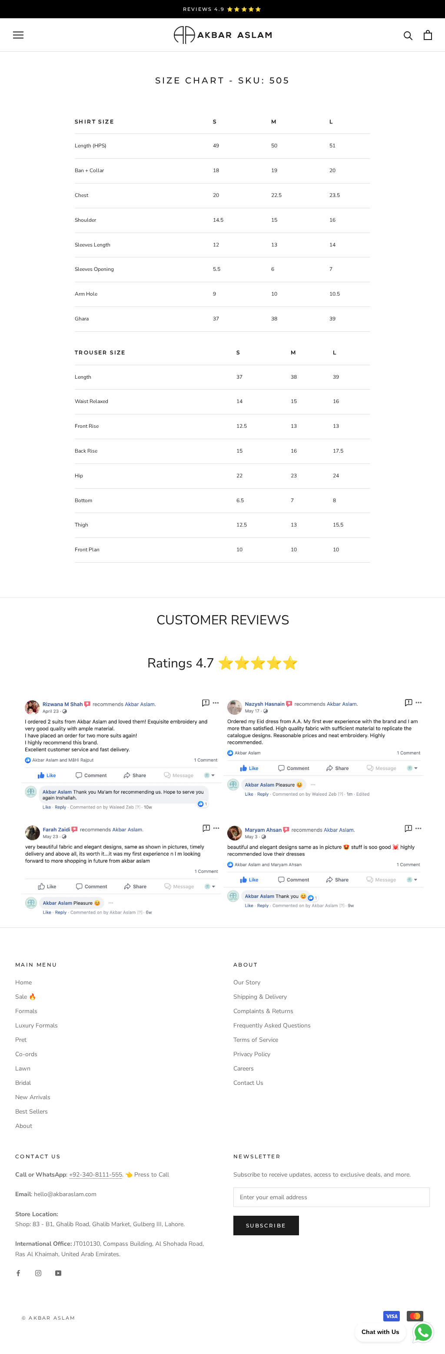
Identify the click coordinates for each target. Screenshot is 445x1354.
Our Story (246, 982)
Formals (26, 1011)
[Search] (408, 35)
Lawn (22, 1068)
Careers (243, 1068)
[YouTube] (58, 1273)
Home (23, 982)
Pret (21, 1040)
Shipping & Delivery (260, 997)
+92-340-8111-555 (95, 1175)
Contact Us (248, 1083)
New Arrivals (32, 1097)
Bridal (23, 1083)
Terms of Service (255, 1040)
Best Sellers (31, 1111)
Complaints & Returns (263, 1011)
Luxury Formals (36, 1025)
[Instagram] (38, 1273)
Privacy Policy (251, 1054)
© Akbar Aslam (49, 1318)
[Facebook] (18, 1273)
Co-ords (26, 1054)
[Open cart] (428, 35)
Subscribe (266, 1225)
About (23, 1126)
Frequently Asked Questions (272, 1025)
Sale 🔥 (25, 997)
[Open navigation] (18, 35)
